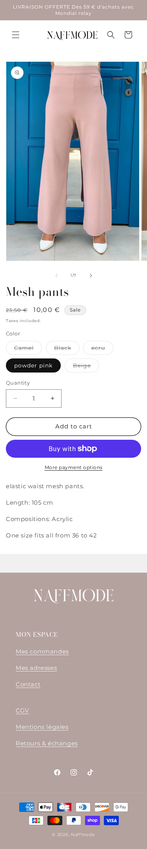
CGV (22, 710)
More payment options (74, 467)
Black (67, 349)
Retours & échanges (47, 743)
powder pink (33, 365)
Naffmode (83, 834)
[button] (15, 34)
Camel (28, 349)
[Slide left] (56, 275)
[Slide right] (91, 275)
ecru (102, 349)
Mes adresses (36, 668)
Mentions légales (42, 727)
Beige (86, 367)
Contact (28, 684)
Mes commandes (42, 651)
